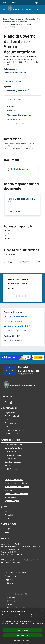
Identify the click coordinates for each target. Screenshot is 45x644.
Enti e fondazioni (11, 423)
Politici (7, 426)
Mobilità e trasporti (12, 469)
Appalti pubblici (10, 458)
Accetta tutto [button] (22, 630)
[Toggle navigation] (4, 9)
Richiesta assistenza (12, 583)
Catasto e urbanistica (13, 462)
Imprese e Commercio (13, 455)
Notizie (7, 511)
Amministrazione (16, 19)
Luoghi (7, 528)
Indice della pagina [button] (14, 99)
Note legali (9, 604)
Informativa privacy (12, 600)
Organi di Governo (11, 412)
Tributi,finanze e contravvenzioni (17, 486)
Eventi (7, 532)
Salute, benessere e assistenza (16, 493)
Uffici (7, 419)
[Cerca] (40, 9)
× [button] (42, 610)
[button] (22, 640)
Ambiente (8, 490)
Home (5, 19)
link (3, 626)
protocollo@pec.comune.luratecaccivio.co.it (21, 560)
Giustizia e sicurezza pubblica (16, 483)
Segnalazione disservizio (14, 576)
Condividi (8, 81)
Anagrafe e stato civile (13, 444)
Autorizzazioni (10, 497)
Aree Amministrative (13, 416)
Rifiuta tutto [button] (22, 635)
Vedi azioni (19, 81)
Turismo (8, 465)
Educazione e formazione (14, 479)
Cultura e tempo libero (13, 448)
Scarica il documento (19, 168)
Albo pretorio (10, 597)
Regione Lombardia (10, 2)
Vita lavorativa (10, 451)
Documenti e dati (32, 19)
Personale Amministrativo (14, 430)
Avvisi (7, 518)
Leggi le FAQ (9, 579)
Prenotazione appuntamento (15, 572)
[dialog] (22, 626)
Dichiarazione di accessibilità (15, 608)
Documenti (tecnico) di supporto (15, 21)
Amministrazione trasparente (16, 593)
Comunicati (9, 515)
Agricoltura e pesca (12, 500)
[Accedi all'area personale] (36, 2)
